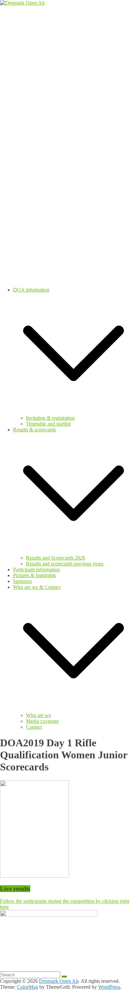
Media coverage (42, 721)
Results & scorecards (34, 429)
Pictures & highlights (34, 575)
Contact (34, 727)
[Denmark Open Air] (22, 3)
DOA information (31, 289)
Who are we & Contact (36, 587)
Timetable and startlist (48, 424)
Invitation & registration (50, 418)
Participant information (36, 569)
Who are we (38, 715)
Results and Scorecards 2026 (55, 558)
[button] (73, 412)
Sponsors (22, 581)
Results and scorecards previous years (64, 563)
